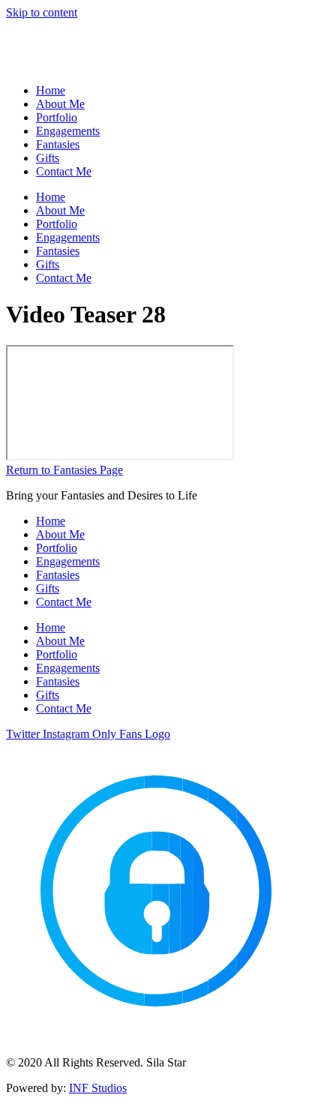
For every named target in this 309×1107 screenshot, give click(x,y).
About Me (60, 104)
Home (50, 90)
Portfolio (56, 117)
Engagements (68, 130)
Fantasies (58, 144)
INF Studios (98, 1088)
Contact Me (64, 171)
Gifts (47, 158)
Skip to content (41, 12)
